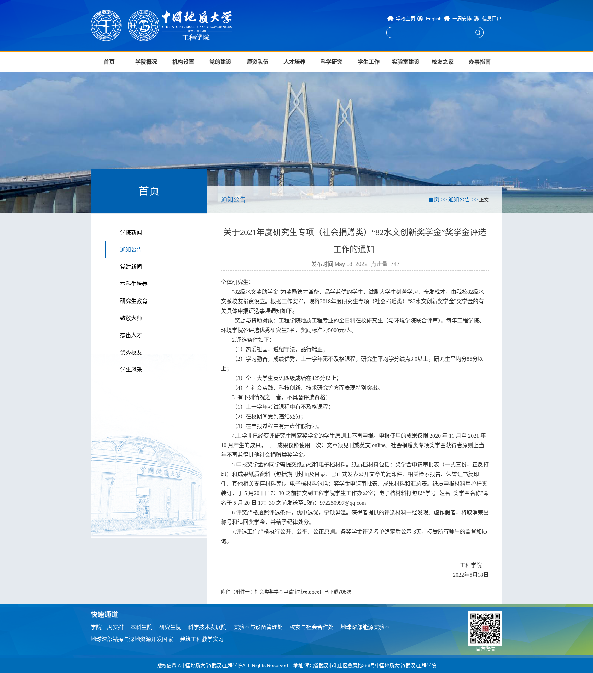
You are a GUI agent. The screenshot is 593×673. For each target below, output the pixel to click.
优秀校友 (131, 352)
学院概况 (146, 62)
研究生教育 (134, 301)
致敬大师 (131, 318)
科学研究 (331, 62)
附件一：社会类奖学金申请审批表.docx (277, 592)
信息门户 (491, 18)
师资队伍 (257, 62)
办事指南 (480, 62)
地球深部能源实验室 (365, 627)
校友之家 (443, 62)
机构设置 (183, 62)
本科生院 (141, 627)
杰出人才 (131, 335)
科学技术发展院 (207, 627)
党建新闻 (131, 267)
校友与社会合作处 (312, 627)
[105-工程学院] (183, 25)
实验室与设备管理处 (258, 627)
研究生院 (170, 627)
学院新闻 (131, 232)
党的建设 (220, 62)
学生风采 (131, 369)
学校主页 (405, 18)
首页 (109, 62)
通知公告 (131, 250)
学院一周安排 (107, 627)
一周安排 (462, 18)
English (434, 18)
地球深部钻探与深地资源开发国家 (132, 639)
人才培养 (294, 62)
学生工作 (369, 62)
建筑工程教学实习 (202, 639)
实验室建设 (405, 62)
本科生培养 (134, 284)
